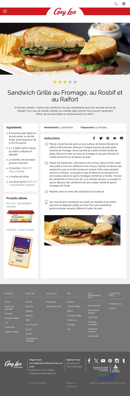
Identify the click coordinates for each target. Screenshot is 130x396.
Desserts (29, 316)
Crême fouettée (73, 306)
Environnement (94, 306)
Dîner (28, 320)
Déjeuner (29, 311)
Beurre (7, 302)
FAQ (69, 294)
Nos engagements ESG (94, 295)
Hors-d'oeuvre (32, 325)
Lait (6, 323)
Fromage (8, 314)
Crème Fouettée (11, 332)
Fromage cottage (12, 318)
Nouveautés (51, 302)
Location (112, 308)
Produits (9, 294)
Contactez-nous (114, 294)
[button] (116, 4)
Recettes (30, 294)
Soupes (29, 334)
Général (70, 302)
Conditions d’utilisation (37, 383)
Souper (29, 329)
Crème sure (9, 327)
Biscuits (29, 302)
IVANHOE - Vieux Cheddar (20, 230)
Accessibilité (93, 336)
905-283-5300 (73, 363)
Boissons (29, 306)
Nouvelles (51, 294)
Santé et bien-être (53, 306)
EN (124, 3)
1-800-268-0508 (74, 366)
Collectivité (92, 317)
